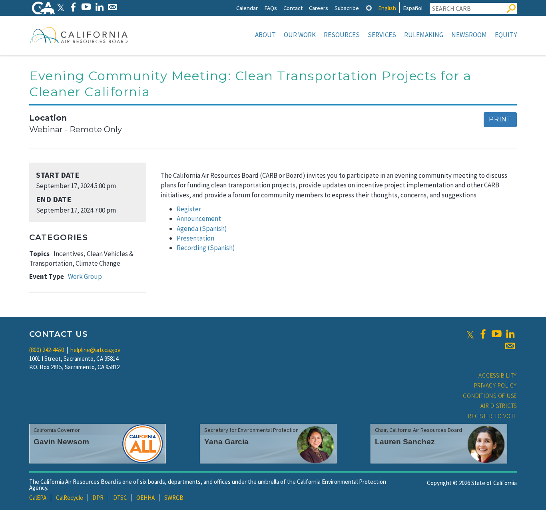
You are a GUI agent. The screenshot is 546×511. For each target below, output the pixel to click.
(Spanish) (213, 228)
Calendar (247, 8)
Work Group (85, 276)
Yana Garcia (226, 441)
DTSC (120, 497)
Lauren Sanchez (405, 441)
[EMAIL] (113, 7)
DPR (98, 497)
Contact (293, 8)
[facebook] (483, 334)
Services (382, 34)
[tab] (369, 8)
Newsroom (469, 34)
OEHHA (145, 497)
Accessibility (497, 375)
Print (500, 119)
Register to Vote (492, 416)
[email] (510, 346)
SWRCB (173, 497)
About (265, 34)
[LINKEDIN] (99, 7)
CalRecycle (69, 497)
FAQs (270, 8)
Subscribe (347, 8)
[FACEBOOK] (73, 7)
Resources (342, 34)
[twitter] (470, 334)
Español (412, 8)
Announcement (199, 218)
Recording (191, 247)
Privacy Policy (495, 385)
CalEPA (37, 497)
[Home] (79, 35)
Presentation (195, 238)
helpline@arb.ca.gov (95, 350)
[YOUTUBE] (86, 7)
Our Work (300, 34)
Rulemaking (423, 34)
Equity (506, 34)
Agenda (187, 228)
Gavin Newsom (61, 441)
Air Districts (498, 406)
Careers (318, 8)
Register (189, 209)
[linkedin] (510, 334)
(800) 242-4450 (46, 350)
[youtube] (496, 334)
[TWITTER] (61, 7)
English (387, 8)
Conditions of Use (490, 396)
